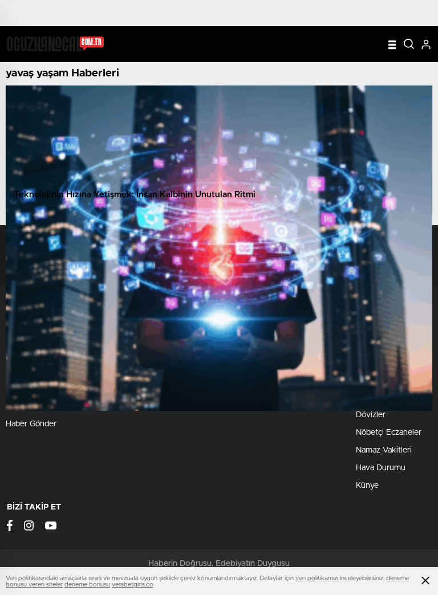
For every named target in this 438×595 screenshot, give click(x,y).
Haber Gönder (31, 424)
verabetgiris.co (132, 584)
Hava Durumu (380, 468)
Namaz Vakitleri (384, 450)
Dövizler (371, 415)
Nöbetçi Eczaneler (388, 433)
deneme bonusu (87, 584)
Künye (367, 486)
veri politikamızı (316, 578)
